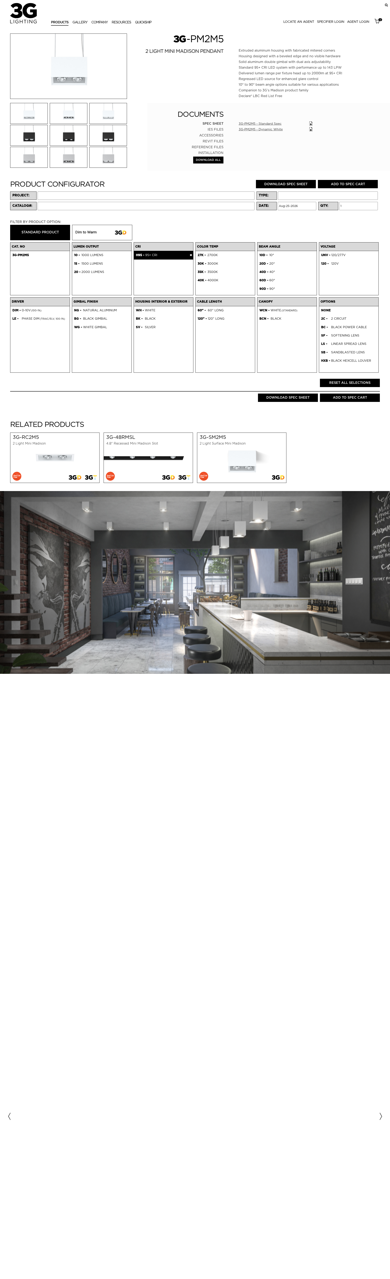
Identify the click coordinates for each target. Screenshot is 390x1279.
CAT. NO (18, 246)
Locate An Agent (298, 22)
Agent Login (358, 22)
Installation (210, 153)
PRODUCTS (59, 22)
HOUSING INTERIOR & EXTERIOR (161, 301)
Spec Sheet (213, 123)
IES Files (215, 129)
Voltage (328, 246)
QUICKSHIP (143, 22)
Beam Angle (269, 246)
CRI (138, 246)
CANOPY (266, 301)
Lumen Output (86, 246)
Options (328, 301)
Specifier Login (330, 22)
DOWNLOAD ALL (208, 160)
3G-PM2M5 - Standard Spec (260, 124)
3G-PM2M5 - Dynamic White (261, 129)
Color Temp (207, 246)
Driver (18, 301)
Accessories (211, 135)
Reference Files (207, 147)
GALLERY (80, 22)
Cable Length (209, 301)
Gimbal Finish (86, 301)
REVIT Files (213, 141)
